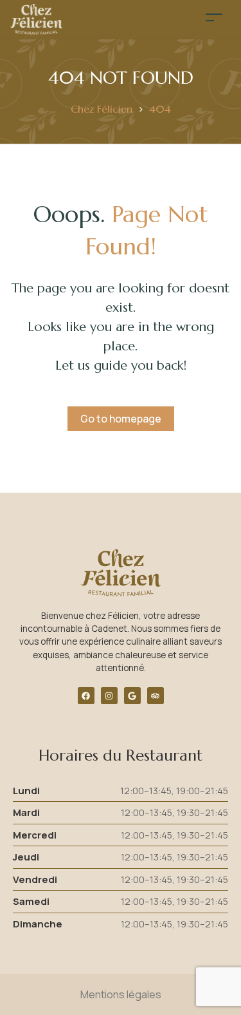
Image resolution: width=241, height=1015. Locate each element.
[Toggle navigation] (214, 17)
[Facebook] (86, 695)
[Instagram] (109, 695)
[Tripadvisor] (155, 695)
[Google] (132, 695)
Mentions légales (120, 994)
